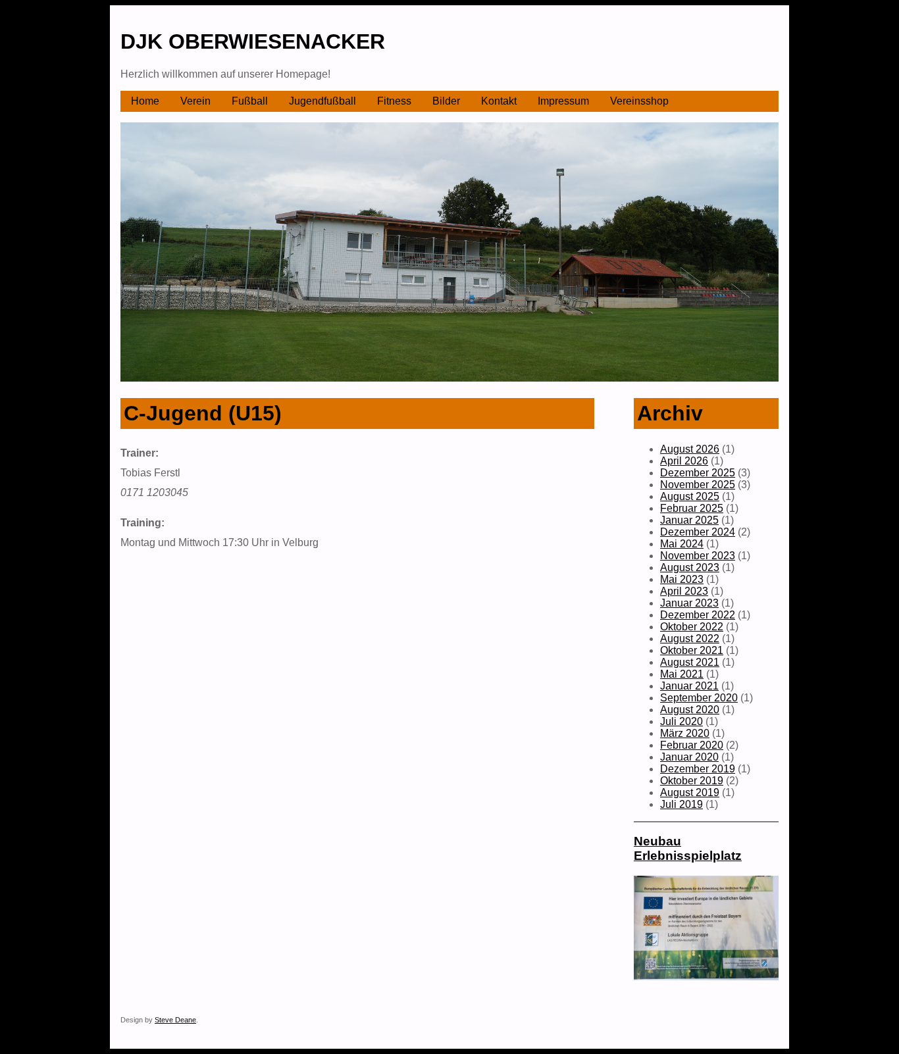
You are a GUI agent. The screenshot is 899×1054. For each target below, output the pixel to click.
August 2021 (689, 662)
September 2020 (699, 697)
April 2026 (684, 460)
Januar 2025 (689, 520)
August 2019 (689, 792)
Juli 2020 (681, 721)
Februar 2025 (691, 508)
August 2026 (689, 449)
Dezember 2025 (697, 472)
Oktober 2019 (691, 780)
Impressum (563, 101)
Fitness (394, 101)
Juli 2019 (681, 804)
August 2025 (689, 496)
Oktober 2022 (691, 626)
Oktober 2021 (691, 650)
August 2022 (689, 638)
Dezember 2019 (697, 768)
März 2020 (684, 733)
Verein (195, 101)
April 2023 (684, 591)
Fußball (250, 101)
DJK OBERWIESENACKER (252, 41)
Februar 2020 (691, 745)
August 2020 (689, 709)
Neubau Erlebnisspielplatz (688, 848)
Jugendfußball (322, 101)
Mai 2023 (682, 579)
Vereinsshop (639, 101)
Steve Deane (175, 1020)
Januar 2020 (689, 757)
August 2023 (689, 567)
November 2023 (697, 555)
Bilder (446, 101)
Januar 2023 (689, 603)
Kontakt (499, 101)
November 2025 (697, 484)
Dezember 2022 (697, 614)
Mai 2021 (682, 674)
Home (145, 101)
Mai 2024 (682, 543)
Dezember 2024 (697, 532)
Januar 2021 (689, 685)
